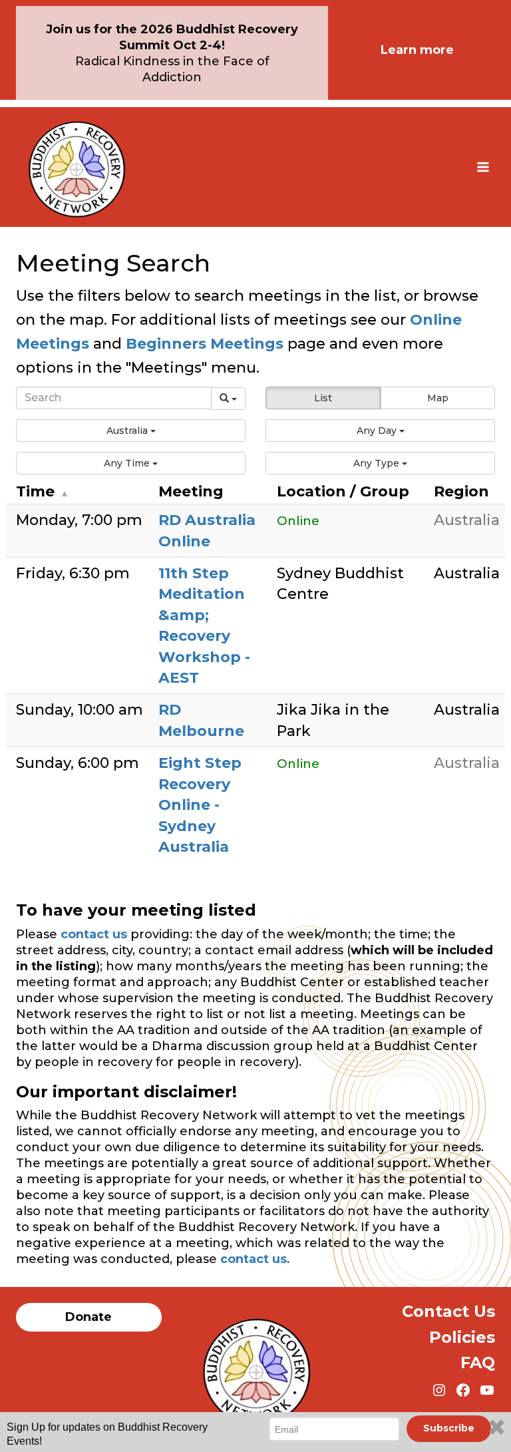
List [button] (323, 398)
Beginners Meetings (202, 344)
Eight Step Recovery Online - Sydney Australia (200, 805)
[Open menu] (482, 166)
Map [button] (437, 398)
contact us (94, 934)
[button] (131, 430)
